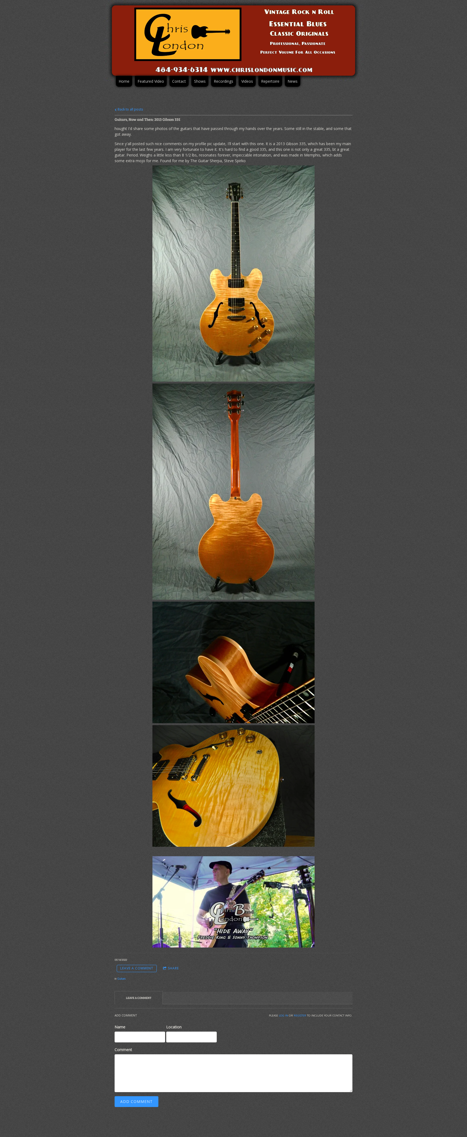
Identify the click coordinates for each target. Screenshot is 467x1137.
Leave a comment (136, 968)
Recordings (223, 81)
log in (283, 1015)
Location (174, 1026)
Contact (179, 81)
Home (124, 81)
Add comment (136, 1101)
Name (120, 1026)
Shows (200, 81)
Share (173, 968)
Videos (247, 81)
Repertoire (270, 81)
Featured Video (151, 81)
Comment (123, 1049)
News (293, 81)
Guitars (121, 979)
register (300, 1015)
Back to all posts (130, 109)
